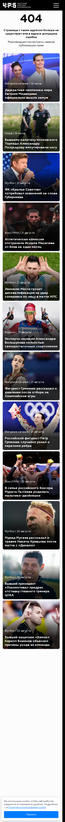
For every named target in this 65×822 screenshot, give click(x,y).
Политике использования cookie (27, 807)
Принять (31, 814)
